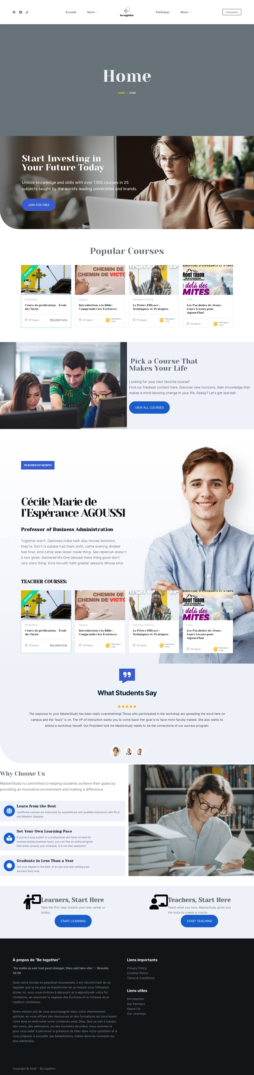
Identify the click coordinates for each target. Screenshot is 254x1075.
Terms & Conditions (141, 978)
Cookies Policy (137, 973)
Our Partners (136, 1004)
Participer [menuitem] (162, 12)
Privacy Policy (137, 968)
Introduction (135, 999)
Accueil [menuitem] (70, 12)
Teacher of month (38, 465)
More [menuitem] (91, 12)
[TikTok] (27, 12)
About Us (133, 1009)
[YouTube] (20, 12)
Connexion (232, 12)
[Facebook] (14, 12)
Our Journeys (136, 1013)
